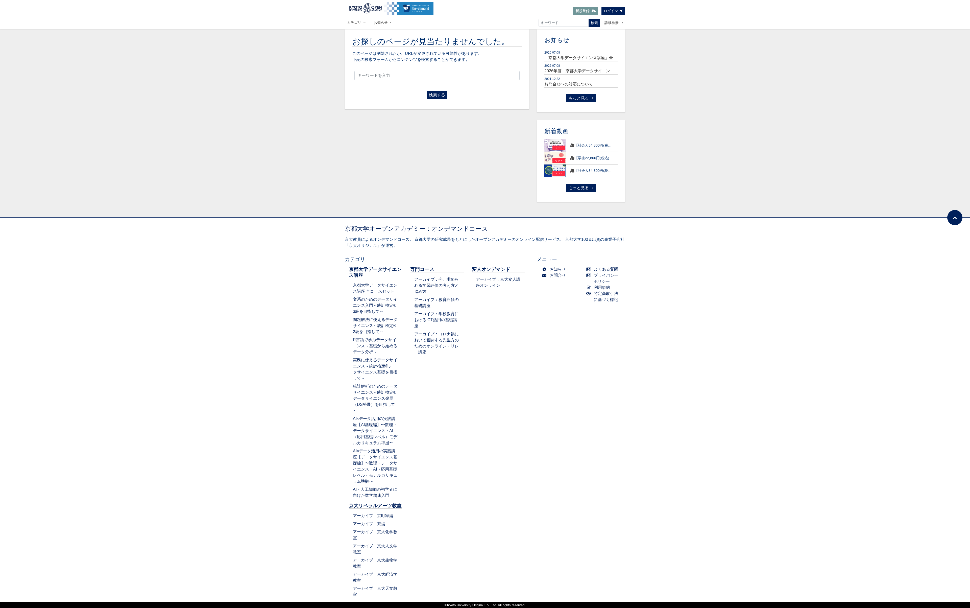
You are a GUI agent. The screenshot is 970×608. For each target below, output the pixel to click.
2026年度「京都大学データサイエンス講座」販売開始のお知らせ (603, 71)
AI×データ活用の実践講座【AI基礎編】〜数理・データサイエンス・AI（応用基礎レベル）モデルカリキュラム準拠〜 (375, 430)
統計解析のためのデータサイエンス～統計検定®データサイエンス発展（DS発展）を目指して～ (375, 398)
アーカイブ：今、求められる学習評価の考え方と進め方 (436, 285)
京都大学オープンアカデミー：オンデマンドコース (416, 228)
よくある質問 (606, 269)
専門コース (422, 269)
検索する (437, 95)
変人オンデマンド (491, 269)
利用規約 (602, 287)
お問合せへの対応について (568, 84)
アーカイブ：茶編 (369, 524)
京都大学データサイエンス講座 (375, 272)
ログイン (611, 11)
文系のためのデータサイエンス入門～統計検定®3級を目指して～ (375, 305)
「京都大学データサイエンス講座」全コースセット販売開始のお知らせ (609, 58)
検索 (594, 23)
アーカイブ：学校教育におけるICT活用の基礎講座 (436, 320)
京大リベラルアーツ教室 (375, 505)
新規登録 (582, 11)
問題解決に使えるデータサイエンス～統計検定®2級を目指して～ (375, 325)
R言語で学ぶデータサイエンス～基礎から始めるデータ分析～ (375, 346)
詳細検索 (612, 23)
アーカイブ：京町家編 (373, 515)
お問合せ (558, 275)
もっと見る (579, 98)
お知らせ (381, 22)
